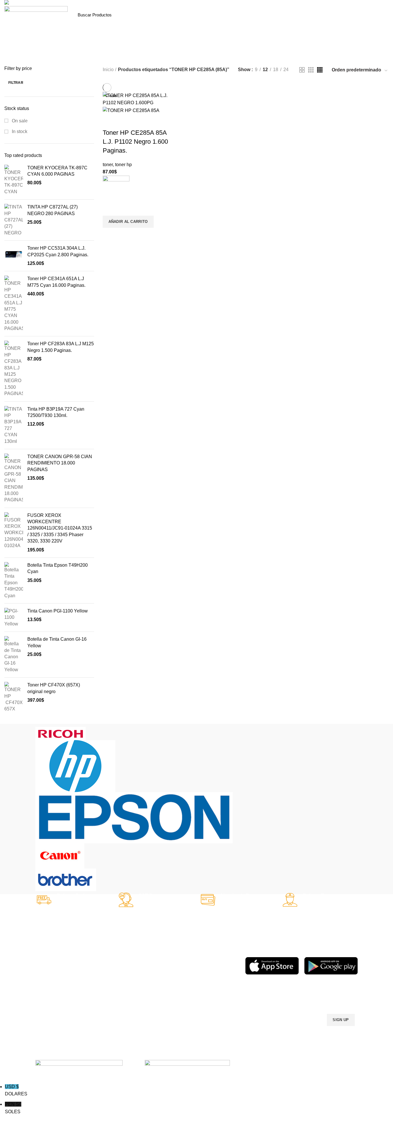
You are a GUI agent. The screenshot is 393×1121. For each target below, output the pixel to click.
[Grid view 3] (311, 70)
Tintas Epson (99, 974)
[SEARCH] (141, 15)
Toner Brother (47, 968)
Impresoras (150, 958)
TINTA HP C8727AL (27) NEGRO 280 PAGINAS (52, 210)
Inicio (108, 69)
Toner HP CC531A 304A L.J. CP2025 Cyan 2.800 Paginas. (57, 251)
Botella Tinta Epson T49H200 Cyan (57, 568)
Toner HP (43, 978)
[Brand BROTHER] (65, 879)
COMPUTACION (155, 949)
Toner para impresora (160, 968)
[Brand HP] (75, 765)
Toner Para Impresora (55, 958)
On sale (19, 120)
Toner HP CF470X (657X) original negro (53, 688)
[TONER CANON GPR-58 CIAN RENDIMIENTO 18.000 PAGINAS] (13, 478)
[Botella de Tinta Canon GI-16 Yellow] (13, 654)
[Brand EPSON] (134, 817)
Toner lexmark (48, 998)
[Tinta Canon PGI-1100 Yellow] (13, 617)
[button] (128, 222)
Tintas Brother (100, 983)
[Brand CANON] (59, 855)
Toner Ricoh (46, 1008)
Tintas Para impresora (160, 988)
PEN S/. (13, 1108)
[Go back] (141, 56)
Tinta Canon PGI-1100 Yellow (57, 610)
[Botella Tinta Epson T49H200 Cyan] (13, 580)
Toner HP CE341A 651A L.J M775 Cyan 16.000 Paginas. (56, 281)
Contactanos (204, 988)
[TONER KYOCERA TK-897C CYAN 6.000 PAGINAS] (13, 180)
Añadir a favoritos (110, 208)
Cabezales (150, 1008)
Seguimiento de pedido (214, 1008)
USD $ (16, 1090)
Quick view (110, 235)
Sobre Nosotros (212, 949)
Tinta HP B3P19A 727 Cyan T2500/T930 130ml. (55, 412)
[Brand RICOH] (60, 733)
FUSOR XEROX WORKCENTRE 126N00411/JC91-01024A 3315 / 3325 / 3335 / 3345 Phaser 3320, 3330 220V (59, 528)
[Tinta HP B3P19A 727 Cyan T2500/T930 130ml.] (13, 425)
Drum (145, 998)
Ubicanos (201, 998)
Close (111, 96)
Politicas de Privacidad (213, 958)
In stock (19, 131)
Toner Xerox (46, 988)
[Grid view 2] (302, 70)
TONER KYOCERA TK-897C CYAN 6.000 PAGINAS (57, 171)
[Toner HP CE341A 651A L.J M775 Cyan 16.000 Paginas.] (13, 304)
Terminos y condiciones (214, 978)
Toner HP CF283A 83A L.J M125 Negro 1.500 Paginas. (60, 346)
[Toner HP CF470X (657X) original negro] (13, 697)
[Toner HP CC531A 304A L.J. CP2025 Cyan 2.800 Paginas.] (13, 256)
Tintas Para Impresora (101, 951)
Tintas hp (96, 964)
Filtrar (15, 83)
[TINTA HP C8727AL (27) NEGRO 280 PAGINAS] (13, 220)
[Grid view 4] (320, 70)
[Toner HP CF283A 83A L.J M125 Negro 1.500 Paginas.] (13, 369)
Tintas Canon (100, 993)
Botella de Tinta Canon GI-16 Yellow (57, 642)
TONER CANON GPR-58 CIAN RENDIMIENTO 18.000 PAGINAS (59, 463)
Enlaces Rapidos (54, 949)
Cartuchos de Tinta (157, 978)
